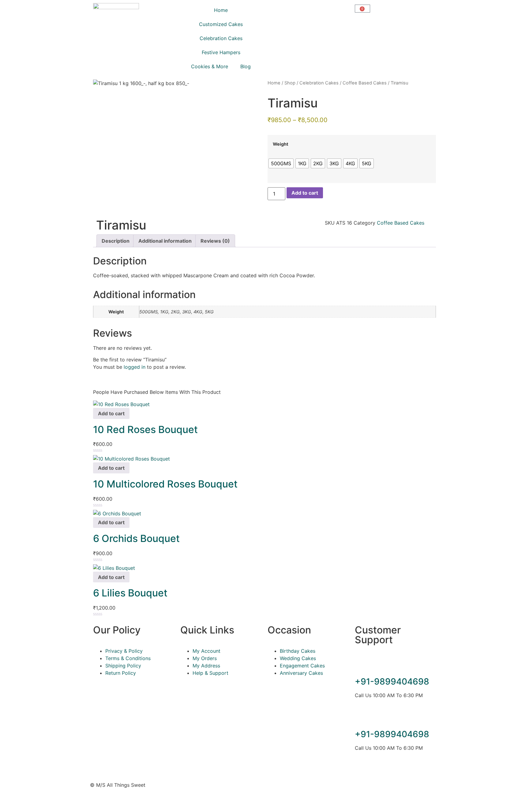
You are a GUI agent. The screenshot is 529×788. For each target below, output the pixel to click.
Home (221, 10)
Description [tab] (115, 241)
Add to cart (304, 193)
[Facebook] (362, 770)
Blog (245, 66)
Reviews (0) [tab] (215, 241)
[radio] (281, 163)
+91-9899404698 (392, 681)
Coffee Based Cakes (365, 83)
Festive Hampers (221, 52)
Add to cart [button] (111, 413)
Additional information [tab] (165, 241)
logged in (134, 367)
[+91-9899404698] (362, 664)
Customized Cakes (221, 24)
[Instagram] (379, 770)
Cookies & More (209, 66)
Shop (289, 83)
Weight (280, 144)
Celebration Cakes (221, 38)
